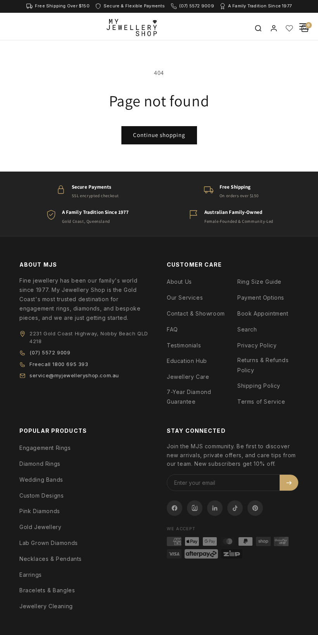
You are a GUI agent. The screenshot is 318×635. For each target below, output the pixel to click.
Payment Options (260, 297)
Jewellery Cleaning (46, 606)
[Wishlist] (289, 28)
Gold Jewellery (40, 527)
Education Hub (187, 360)
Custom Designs (41, 495)
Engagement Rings (45, 447)
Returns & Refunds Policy (263, 365)
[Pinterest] (255, 508)
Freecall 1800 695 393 (58, 364)
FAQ (172, 329)
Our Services (185, 297)
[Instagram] (194, 508)
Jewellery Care (188, 376)
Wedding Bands (41, 479)
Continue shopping (159, 135)
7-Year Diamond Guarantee (189, 397)
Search (247, 329)
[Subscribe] (289, 483)
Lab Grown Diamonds (48, 543)
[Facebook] (174, 508)
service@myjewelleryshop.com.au (74, 375)
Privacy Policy (257, 345)
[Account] (274, 28)
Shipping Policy (258, 385)
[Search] (258, 28)
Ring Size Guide (259, 281)
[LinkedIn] (215, 508)
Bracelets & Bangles (47, 590)
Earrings (30, 574)
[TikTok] (235, 508)
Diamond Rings (39, 463)
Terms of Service (261, 401)
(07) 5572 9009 (49, 352)
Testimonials (184, 345)
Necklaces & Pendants (50, 558)
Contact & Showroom (196, 313)
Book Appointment (263, 313)
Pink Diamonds (39, 511)
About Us (179, 281)
